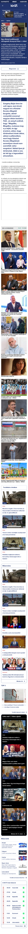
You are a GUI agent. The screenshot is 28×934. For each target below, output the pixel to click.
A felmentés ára (7, 805)
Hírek (3, 506)
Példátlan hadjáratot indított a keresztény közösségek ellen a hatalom (11, 556)
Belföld (8, 20)
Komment (4, 672)
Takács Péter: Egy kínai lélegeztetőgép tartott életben (13, 784)
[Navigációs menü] (2, 5)
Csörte (4, 857)
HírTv (2, 20)
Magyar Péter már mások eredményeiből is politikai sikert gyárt (13, 762)
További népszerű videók (18, 712)
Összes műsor (19, 926)
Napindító (15, 896)
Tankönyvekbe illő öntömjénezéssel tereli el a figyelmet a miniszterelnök (13, 676)
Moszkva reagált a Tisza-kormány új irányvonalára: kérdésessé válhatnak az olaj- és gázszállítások (20, 17)
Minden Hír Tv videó (17, 834)
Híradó (4, 843)
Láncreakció (5, 872)
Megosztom (12, 69)
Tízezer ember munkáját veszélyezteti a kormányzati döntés (13, 533)
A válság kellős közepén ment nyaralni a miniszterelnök (13, 654)
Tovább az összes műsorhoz (17, 877)
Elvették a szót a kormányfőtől (11, 633)
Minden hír (20, 681)
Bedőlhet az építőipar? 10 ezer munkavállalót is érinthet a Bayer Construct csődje (14, 706)
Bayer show (5, 863)
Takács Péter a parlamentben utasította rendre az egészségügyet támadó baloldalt (13, 827)
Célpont (4, 851)
